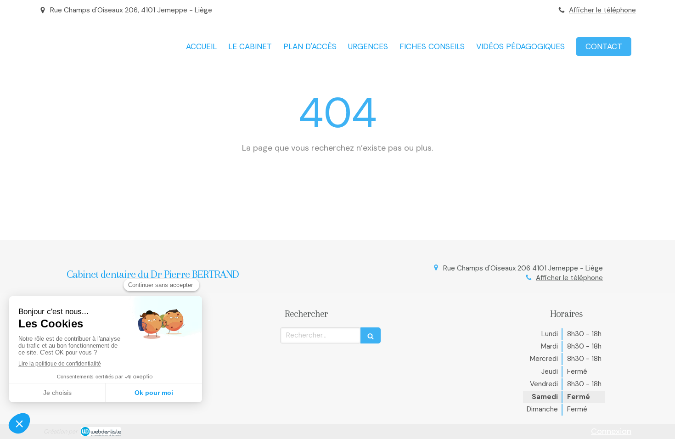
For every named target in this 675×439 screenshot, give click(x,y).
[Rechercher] (370, 335)
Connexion (611, 431)
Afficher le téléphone (602, 10)
